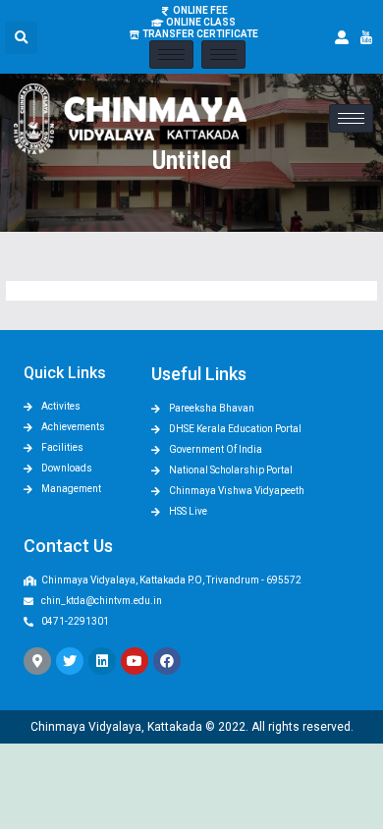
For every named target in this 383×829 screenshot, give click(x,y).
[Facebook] (167, 661)
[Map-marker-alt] (37, 661)
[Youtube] (134, 661)
